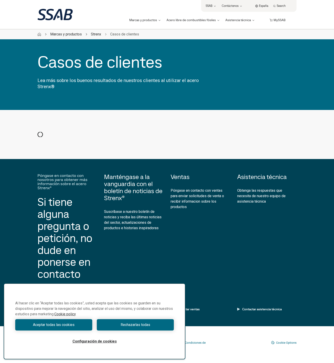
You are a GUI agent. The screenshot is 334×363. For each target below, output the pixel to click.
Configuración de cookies (94, 341)
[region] (94, 321)
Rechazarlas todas (135, 325)
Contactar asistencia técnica (262, 309)
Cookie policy (65, 314)
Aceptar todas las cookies (54, 325)
